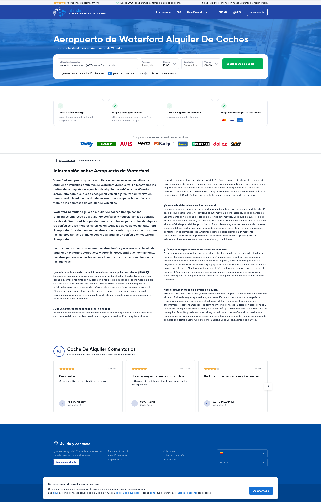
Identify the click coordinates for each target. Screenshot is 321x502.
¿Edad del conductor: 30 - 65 (128, 73)
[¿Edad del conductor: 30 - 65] (110, 73)
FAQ (179, 12)
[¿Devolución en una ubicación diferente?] (59, 73)
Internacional (163, 12)
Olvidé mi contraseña (173, 455)
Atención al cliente (197, 12)
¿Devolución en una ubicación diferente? (82, 73)
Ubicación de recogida (70, 62)
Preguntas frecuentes (119, 451)
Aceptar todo (261, 491)
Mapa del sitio (115, 459)
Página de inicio (67, 160)
